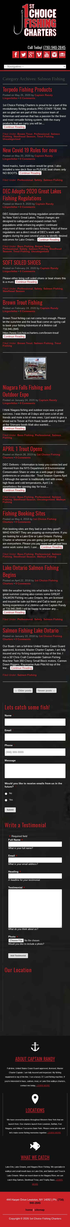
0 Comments (27, 98)
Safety (38, 180)
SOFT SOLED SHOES (22, 262)
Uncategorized (11, 139)
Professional (41, 133)
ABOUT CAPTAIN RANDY (35, 1058)
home (28, 1209)
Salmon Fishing (53, 180)
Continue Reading (14, 126)
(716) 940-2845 (54, 47)
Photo (12, 936)
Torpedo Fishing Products (27, 89)
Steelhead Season (24, 136)
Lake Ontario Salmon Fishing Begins (31, 571)
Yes (11, 800)
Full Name (14, 839)
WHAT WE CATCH (35, 1157)
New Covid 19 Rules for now (30, 150)
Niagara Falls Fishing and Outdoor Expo (27, 390)
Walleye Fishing (46, 556)
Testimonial (15, 887)
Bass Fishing (25, 246)
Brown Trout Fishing (22, 302)
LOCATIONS (35, 1110)
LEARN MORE (43, 1085)
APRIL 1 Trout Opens (22, 449)
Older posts (23, 690)
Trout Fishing (45, 136)
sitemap (40, 1209)
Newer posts (46, 690)
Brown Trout (24, 133)
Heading (13, 871)
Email (11, 855)
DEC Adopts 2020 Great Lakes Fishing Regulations (32, 194)
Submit (10, 810)
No (10, 793)
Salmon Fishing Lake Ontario (31, 630)
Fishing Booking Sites (24, 513)
